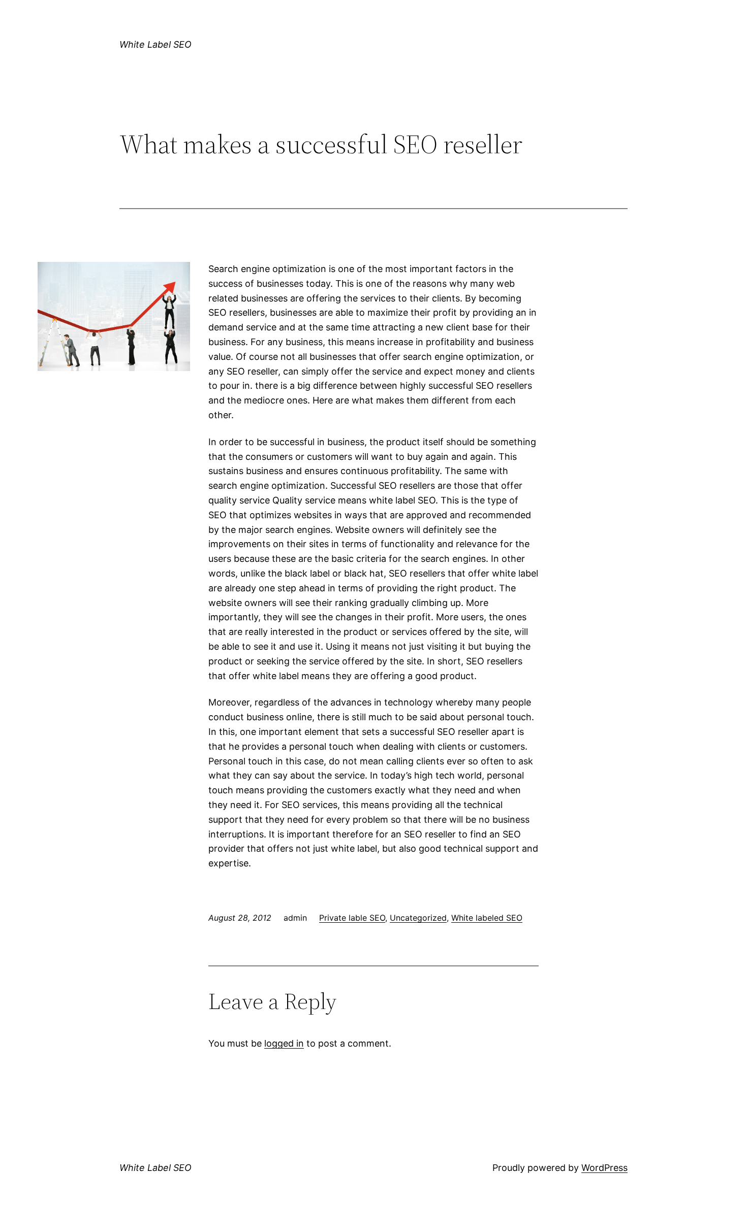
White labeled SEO (486, 918)
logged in (284, 1043)
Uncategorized (418, 918)
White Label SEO (155, 44)
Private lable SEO (352, 918)
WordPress (604, 1167)
